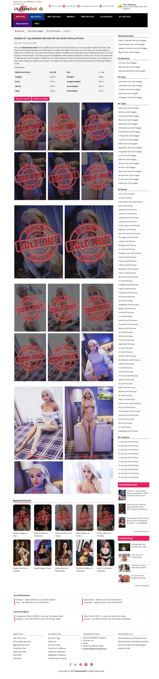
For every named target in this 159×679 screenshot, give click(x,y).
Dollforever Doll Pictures (129, 403)
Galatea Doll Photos (127, 209)
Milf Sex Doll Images (127, 159)
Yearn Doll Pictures (127, 273)
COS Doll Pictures (126, 340)
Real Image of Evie (42, 568)
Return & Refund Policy (93, 646)
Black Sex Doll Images (128, 120)
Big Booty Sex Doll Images (130, 147)
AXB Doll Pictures (126, 364)
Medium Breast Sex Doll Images (132, 48)
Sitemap (17, 658)
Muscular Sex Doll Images (130, 171)
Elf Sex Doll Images (126, 167)
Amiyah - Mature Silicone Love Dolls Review (35, 599)
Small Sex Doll (19, 648)
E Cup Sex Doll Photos (128, 457)
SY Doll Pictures (125, 352)
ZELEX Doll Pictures (126, 407)
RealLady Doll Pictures (128, 269)
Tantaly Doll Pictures (127, 292)
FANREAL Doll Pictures (128, 284)
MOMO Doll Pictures (127, 391)
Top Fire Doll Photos (127, 213)
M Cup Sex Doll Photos (128, 473)
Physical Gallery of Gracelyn (84, 569)
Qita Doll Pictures (126, 379)
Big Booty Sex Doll (21, 645)
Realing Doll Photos (127, 245)
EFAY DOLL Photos (126, 194)
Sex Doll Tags (54, 638)
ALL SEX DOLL (125, 16)
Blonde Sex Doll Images (129, 175)
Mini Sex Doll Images (127, 112)
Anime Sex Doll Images (128, 116)
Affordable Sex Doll (22, 641)
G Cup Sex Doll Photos (128, 465)
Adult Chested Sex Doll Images (132, 40)
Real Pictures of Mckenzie (41, 534)
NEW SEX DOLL (87, 16)
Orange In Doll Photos (128, 237)
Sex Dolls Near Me (141, 531)
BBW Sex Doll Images (127, 143)
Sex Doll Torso (19, 638)
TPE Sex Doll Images (127, 63)
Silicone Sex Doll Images (129, 67)
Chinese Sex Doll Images (129, 89)
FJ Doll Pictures (125, 316)
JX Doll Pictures (125, 348)
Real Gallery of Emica (82, 534)
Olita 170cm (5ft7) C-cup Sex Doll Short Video (105, 616)
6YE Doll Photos (125, 423)
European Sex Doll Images (130, 97)
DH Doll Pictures (125, 371)
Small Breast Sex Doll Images (131, 44)
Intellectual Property (57, 658)
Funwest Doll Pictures (128, 324)
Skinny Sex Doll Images (128, 163)
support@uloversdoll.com (95, 648)
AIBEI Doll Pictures (126, 344)
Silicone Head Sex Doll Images (131, 71)
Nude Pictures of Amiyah (20, 569)
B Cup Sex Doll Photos (128, 445)
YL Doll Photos (124, 427)
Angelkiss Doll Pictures (128, 304)
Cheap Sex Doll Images (128, 135)
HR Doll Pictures (125, 336)
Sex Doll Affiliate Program (94, 637)
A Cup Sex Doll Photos (128, 441)
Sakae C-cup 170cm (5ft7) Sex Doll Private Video (38, 619)
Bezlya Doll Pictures (127, 328)
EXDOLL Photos (125, 198)
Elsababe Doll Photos (128, 431)
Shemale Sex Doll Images (129, 128)
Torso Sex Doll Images (128, 139)
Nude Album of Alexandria (61, 569)
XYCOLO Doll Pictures (128, 375)
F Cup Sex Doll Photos (128, 461)
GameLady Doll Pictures (129, 411)
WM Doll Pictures (126, 419)
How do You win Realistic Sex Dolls (138, 576)
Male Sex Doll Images (128, 124)
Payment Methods (56, 651)
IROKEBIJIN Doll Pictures (129, 360)
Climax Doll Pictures (127, 265)
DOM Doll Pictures (126, 296)
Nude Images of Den (20, 534)
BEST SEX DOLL (54, 16)
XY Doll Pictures (125, 383)
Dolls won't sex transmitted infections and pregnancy (137, 556)
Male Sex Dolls (19, 651)
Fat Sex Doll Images (127, 155)
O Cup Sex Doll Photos (128, 477)
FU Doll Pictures (125, 367)
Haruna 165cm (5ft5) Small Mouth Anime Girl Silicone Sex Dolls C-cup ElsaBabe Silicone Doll (138, 520)
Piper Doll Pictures (126, 399)
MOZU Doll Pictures (127, 356)
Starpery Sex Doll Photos (129, 253)
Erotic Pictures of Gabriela (105, 569)
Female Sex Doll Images (129, 131)
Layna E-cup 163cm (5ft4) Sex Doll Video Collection (107, 619)
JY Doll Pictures (125, 281)
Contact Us (88, 640)
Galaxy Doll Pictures (127, 261)
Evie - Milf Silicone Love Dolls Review (32, 602)
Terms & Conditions (57, 648)
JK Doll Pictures (125, 300)
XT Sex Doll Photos (126, 249)
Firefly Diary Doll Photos (129, 225)
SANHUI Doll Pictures (127, 320)
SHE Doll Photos (125, 205)
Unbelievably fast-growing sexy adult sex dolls (139, 545)
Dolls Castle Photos (127, 257)
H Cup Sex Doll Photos (128, 469)
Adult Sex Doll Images (128, 183)
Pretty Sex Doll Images (128, 179)
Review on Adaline (40, 99)
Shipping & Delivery (57, 655)
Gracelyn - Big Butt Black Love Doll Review (103, 602)
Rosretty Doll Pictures (128, 277)
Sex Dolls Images (35, 31)
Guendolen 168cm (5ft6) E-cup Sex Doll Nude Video (39, 616)
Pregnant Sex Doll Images (130, 151)
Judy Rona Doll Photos (128, 217)
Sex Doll (20, 31)
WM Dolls (17, 655)
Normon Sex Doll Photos (129, 233)
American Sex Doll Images (130, 81)
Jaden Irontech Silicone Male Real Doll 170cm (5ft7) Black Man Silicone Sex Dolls (137, 506)
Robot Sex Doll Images (128, 108)
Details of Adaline (23, 99)
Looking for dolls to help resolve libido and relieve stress (139, 566)
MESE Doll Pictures (126, 387)
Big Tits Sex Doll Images (129, 52)
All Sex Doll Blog (141, 586)
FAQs (85, 643)
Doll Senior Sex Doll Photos (130, 202)
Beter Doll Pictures (126, 308)
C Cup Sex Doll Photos (128, 449)
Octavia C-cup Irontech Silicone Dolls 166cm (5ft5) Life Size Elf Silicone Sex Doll (137, 493)
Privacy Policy (54, 645)
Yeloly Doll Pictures (127, 288)
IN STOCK (20, 16)
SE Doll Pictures (125, 395)
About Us (52, 641)
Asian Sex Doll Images (128, 93)
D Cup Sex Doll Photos (128, 453)
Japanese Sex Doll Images (130, 85)
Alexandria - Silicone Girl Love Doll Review (103, 599)
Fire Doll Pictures (126, 312)
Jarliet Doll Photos (126, 241)
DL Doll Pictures (53, 31)
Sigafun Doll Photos (127, 229)
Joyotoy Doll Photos (127, 221)
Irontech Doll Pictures (128, 415)
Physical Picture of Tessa (63, 534)
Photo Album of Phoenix (104, 534)
